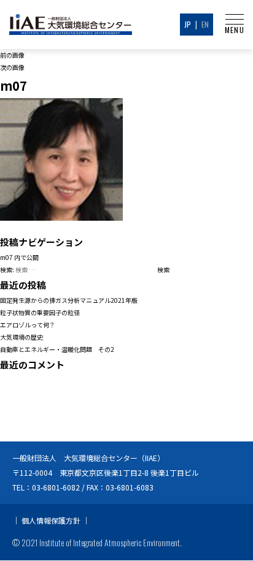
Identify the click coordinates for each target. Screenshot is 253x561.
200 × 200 (104, 226)
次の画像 (12, 67)
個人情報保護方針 (50, 520)
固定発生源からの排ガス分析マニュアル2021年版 (69, 300)
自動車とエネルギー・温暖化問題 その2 (57, 349)
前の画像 (12, 54)
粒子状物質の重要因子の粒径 (40, 312)
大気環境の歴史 (21, 337)
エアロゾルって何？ (27, 324)
